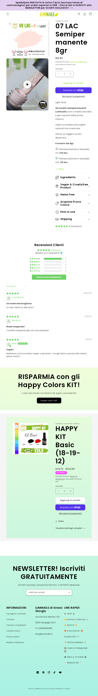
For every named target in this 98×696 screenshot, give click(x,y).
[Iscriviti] (69, 592)
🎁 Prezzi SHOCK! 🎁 (73, 631)
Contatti (10, 619)
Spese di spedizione (78, 62)
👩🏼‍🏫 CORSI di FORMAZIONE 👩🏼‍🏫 (76, 650)
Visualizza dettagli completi (69, 528)
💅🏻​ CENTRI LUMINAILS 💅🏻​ (75, 642)
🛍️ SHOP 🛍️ (69, 613)
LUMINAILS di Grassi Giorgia (44, 689)
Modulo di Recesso (15, 642)
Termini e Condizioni (16, 625)
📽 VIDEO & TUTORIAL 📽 (75, 657)
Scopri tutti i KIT (49, 400)
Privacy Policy (12, 636)
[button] (7, 14)
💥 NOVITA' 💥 (70, 625)
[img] (12, 293)
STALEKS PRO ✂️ (71, 636)
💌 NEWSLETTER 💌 (72, 662)
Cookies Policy (13, 631)
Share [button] (61, 169)
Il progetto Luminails (16, 613)
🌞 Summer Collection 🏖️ (76, 619)
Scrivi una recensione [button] (49, 277)
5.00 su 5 (55, 250)
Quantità (59, 69)
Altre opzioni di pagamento (73, 96)
